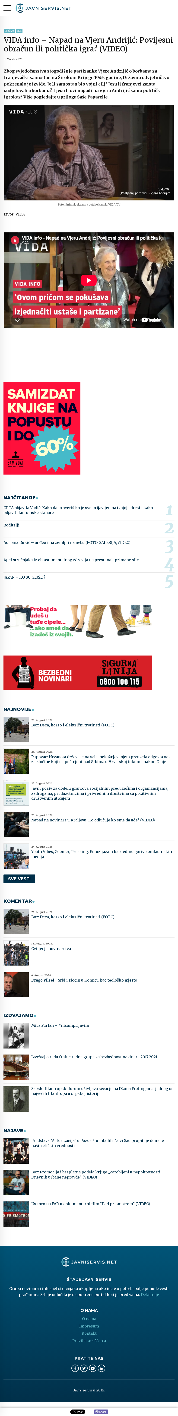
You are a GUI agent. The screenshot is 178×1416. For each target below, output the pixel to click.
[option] (89, 152)
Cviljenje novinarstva (51, 948)
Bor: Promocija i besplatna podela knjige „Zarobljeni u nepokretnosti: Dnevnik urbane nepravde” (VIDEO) (96, 1174)
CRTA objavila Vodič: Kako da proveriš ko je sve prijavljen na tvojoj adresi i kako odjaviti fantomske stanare (78, 510)
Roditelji (11, 525)
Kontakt (89, 1333)
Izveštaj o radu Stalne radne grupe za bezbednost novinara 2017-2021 (94, 1057)
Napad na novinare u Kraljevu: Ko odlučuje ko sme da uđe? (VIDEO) (93, 820)
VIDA (19, 31)
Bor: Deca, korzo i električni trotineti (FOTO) (72, 725)
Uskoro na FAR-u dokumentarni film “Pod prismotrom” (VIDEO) (90, 1203)
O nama (89, 1318)
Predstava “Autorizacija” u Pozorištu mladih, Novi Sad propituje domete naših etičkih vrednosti (97, 1143)
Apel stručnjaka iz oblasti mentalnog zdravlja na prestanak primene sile (71, 560)
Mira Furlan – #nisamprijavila (60, 1025)
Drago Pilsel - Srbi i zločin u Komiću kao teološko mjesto (84, 980)
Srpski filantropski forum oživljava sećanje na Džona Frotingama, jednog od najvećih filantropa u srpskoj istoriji (102, 1091)
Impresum (89, 1326)
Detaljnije (150, 1294)
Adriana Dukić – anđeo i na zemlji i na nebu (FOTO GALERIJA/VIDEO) (66, 542)
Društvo (9, 31)
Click (101, 1412)
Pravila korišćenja (89, 1340)
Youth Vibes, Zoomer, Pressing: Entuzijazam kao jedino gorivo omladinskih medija (101, 854)
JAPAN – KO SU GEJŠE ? (24, 577)
